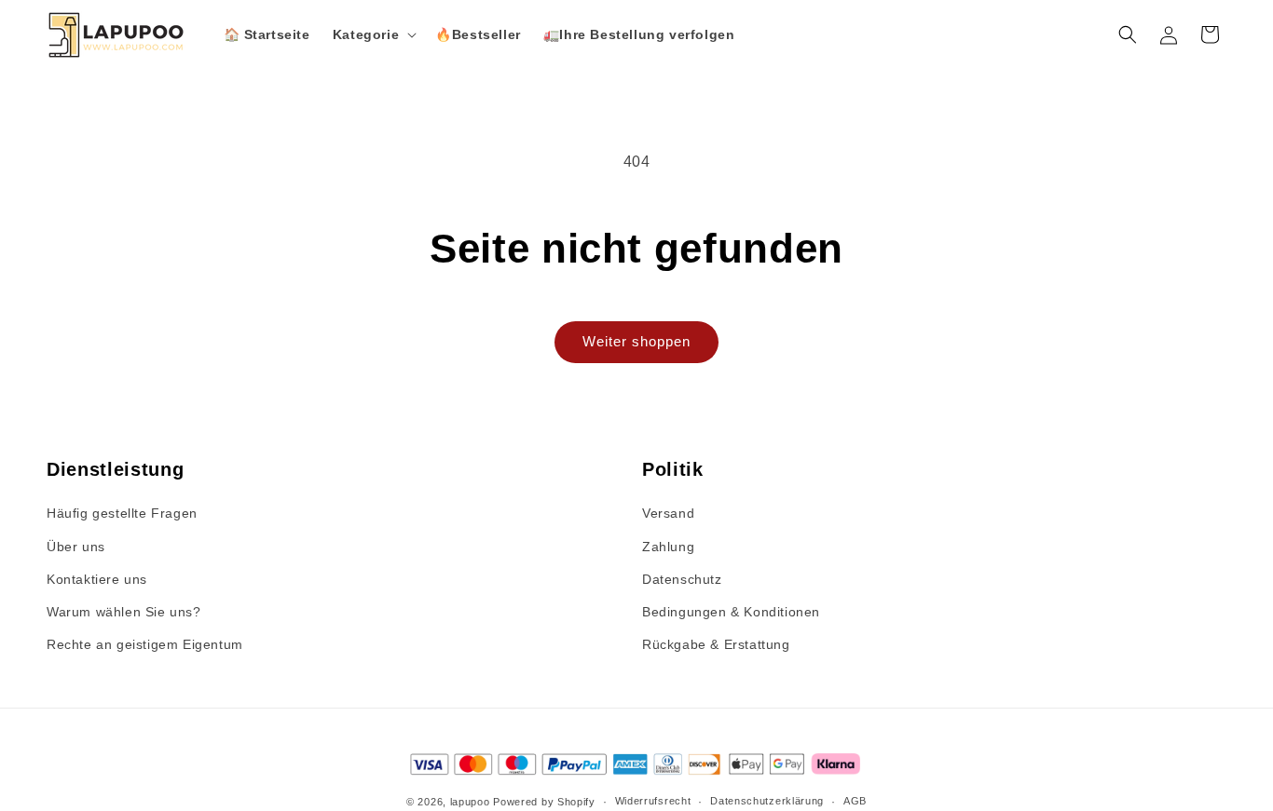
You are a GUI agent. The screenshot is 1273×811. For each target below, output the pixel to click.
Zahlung (668, 546)
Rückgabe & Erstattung (716, 644)
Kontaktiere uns (97, 579)
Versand (668, 513)
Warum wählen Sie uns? (124, 611)
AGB (855, 800)
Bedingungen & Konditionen (731, 611)
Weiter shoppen (636, 341)
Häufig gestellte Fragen (122, 513)
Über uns (76, 546)
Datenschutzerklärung (767, 800)
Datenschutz (682, 579)
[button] (373, 34)
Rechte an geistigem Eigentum (145, 644)
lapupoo (470, 801)
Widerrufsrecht (653, 800)
